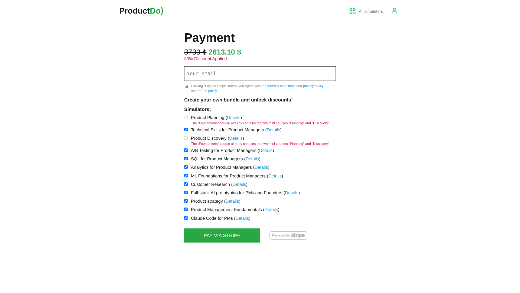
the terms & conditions (278, 86)
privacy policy (313, 86)
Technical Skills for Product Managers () (236, 130)
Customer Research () (219, 184)
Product (141, 11)
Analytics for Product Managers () (230, 167)
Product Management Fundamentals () (235, 209)
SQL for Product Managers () (226, 159)
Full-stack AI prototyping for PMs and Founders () (245, 192)
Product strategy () (215, 201)
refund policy (207, 91)
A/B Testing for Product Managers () (232, 150)
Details (233, 117)
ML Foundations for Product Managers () (237, 176)
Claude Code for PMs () (221, 218)
